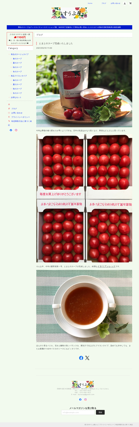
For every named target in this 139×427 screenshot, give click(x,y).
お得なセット (16, 97)
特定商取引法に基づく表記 (124, 424)
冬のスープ (17, 71)
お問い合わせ (115, 3)
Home (90, 3)
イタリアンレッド (106, 266)
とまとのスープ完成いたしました (56, 43)
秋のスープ (17, 67)
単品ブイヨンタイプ (19, 76)
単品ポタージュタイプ (20, 54)
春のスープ (17, 58)
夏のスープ (17, 63)
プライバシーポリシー (20, 117)
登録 (100, 412)
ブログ (104, 3)
